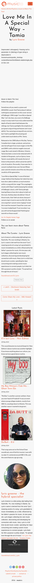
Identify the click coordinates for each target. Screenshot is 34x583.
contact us (22, 574)
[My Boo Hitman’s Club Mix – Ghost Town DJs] (17, 370)
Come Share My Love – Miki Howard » (17, 298)
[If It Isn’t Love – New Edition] (17, 323)
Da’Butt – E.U (7, 442)
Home (3, 9)
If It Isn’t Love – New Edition (15, 339)
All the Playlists (12, 9)
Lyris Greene (18, 40)
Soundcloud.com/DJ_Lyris (10, 276)
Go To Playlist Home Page (10, 217)
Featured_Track (19, 279)
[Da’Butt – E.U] (17, 424)
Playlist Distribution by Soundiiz (16, 571)
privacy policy (16, 576)
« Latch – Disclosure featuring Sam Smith (17, 288)
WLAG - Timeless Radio (21, 538)
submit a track (10, 574)
